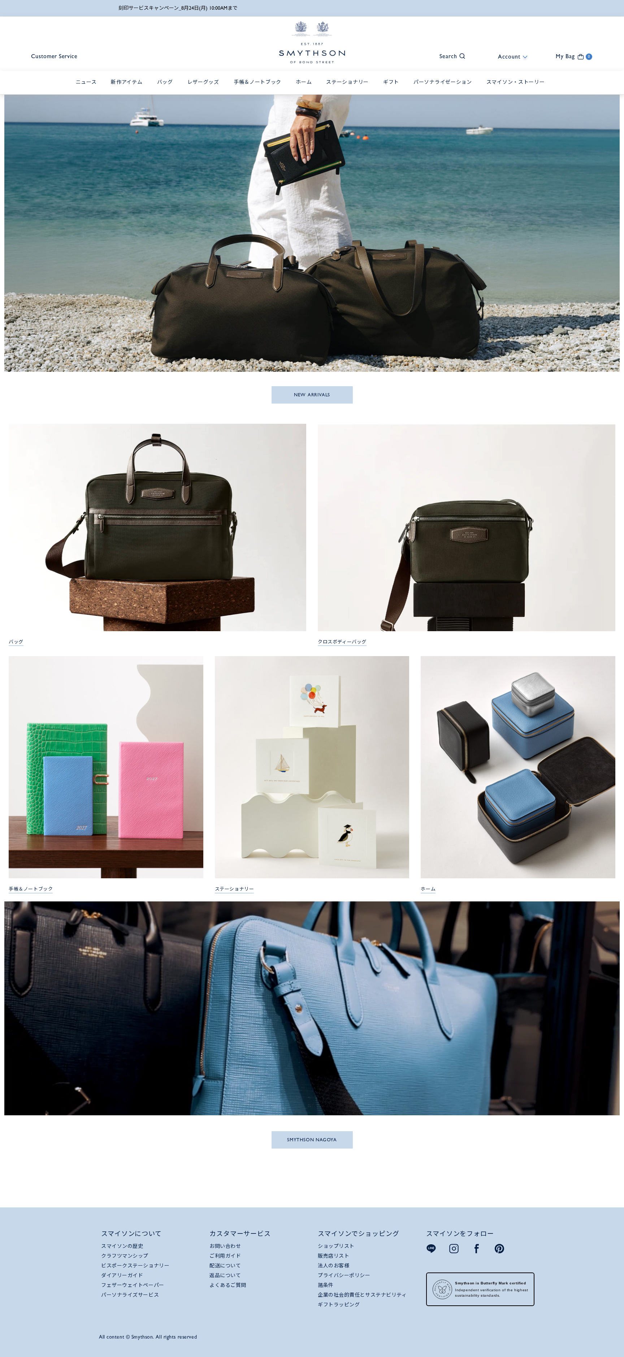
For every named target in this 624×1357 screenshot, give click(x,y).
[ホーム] (305, 90)
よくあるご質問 (227, 1285)
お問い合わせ (225, 1246)
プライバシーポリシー (344, 1275)
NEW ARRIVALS (312, 394)
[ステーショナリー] (349, 90)
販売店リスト (333, 1256)
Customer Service (54, 56)
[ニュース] (88, 90)
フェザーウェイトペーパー (132, 1285)
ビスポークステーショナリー (135, 1265)
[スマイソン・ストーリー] (517, 90)
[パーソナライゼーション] (444, 90)
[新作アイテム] (128, 90)
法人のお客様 (333, 1265)
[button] (448, 55)
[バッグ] (167, 90)
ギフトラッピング (339, 1305)
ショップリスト (336, 1246)
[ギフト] (393, 90)
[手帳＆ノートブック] (259, 90)
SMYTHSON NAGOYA (312, 1139)
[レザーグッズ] (205, 90)
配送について (225, 1265)
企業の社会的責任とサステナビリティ (362, 1295)
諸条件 (326, 1285)
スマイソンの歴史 (122, 1246)
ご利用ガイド (225, 1256)
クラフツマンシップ (124, 1256)
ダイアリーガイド (122, 1275)
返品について (225, 1275)
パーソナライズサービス (130, 1295)
